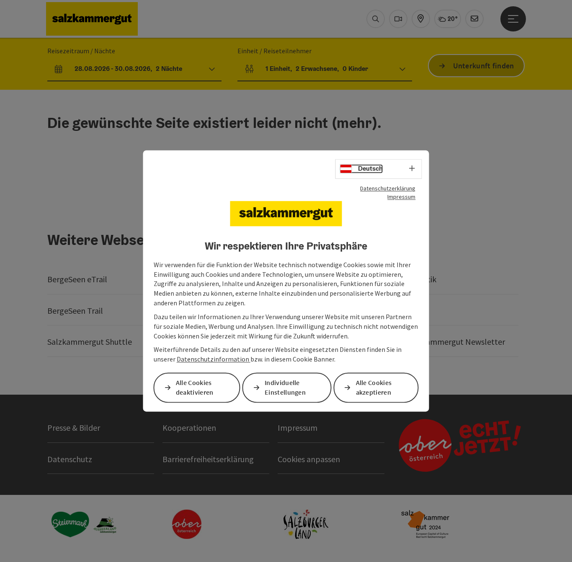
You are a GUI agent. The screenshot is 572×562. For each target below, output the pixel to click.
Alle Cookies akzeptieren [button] (374, 388)
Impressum (401, 196)
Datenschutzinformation (213, 359)
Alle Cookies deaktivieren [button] (195, 388)
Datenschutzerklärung (387, 188)
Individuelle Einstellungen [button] (285, 388)
